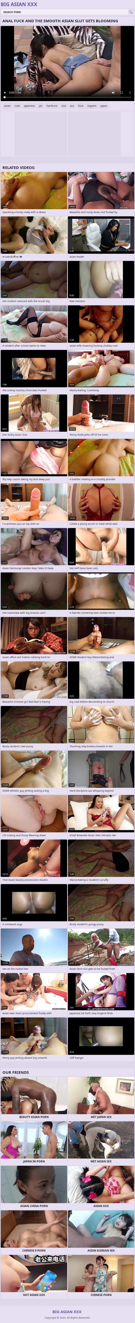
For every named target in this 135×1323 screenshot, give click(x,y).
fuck (80, 105)
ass (72, 105)
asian (7, 105)
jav (40, 105)
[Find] (130, 11)
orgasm (91, 105)
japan (104, 105)
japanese (29, 105)
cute (17, 105)
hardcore (52, 105)
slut (64, 105)
